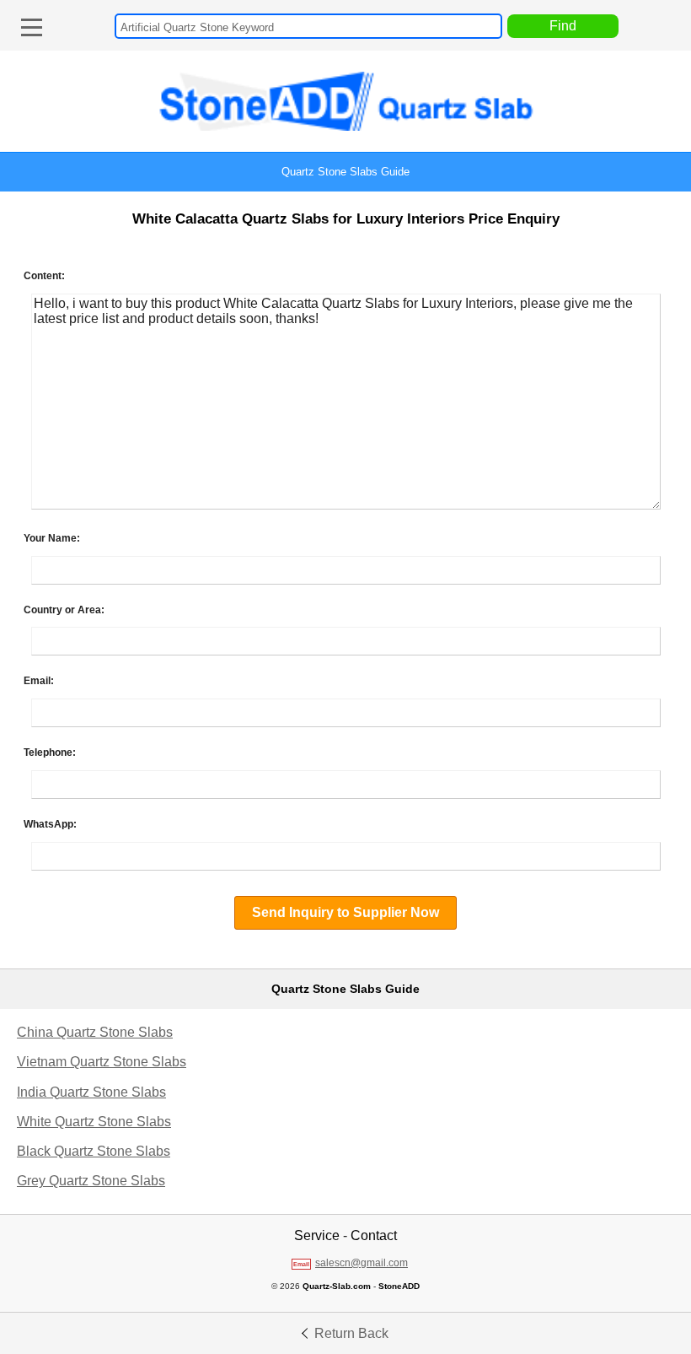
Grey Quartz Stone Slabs (91, 1180)
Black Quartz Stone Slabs (93, 1151)
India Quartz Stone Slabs (91, 1092)
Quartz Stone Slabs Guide (345, 171)
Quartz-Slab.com (337, 1286)
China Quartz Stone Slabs (95, 1032)
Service (317, 1235)
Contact (374, 1235)
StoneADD (399, 1286)
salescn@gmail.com (361, 1262)
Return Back (349, 1333)
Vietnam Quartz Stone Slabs (101, 1062)
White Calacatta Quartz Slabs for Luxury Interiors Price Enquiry (346, 219)
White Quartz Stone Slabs (94, 1121)
